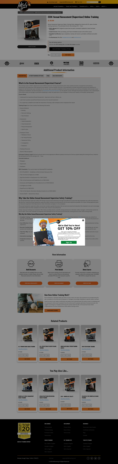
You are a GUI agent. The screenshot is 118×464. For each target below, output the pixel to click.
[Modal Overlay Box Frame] (59, 232)
